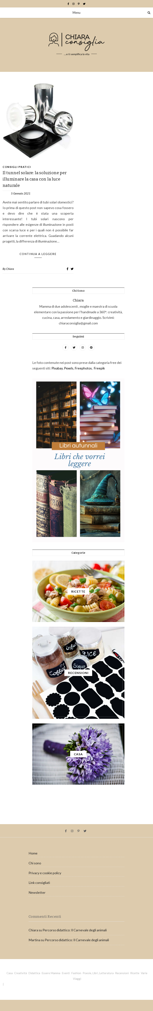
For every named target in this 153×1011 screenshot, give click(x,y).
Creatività (20, 973)
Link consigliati (39, 883)
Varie (144, 973)
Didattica (34, 973)
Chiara (10, 268)
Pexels (68, 368)
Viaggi (77, 978)
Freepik (99, 368)
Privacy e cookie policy (45, 873)
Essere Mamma (51, 973)
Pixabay (57, 368)
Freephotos (83, 368)
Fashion (76, 973)
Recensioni (122, 973)
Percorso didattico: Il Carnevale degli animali (75, 930)
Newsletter (37, 892)
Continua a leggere (38, 254)
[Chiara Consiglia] (76, 45)
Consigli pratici (17, 166)
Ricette (134, 973)
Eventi (66, 973)
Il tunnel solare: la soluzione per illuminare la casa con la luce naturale (35, 179)
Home (33, 853)
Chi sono (35, 863)
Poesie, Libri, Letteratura (98, 973)
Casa (10, 973)
